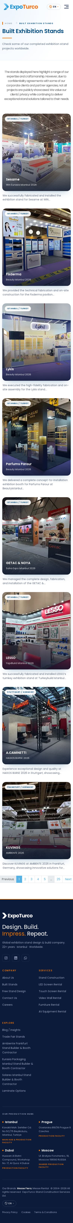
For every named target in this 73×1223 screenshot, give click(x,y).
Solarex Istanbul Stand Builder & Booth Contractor (16, 1079)
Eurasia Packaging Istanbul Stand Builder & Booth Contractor (17, 1063)
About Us (8, 978)
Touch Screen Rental (52, 991)
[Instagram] (6, 958)
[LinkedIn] (15, 958)
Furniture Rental (49, 1005)
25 (58, 879)
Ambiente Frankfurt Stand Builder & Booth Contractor (16, 1048)
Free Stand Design (14, 991)
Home (8, 23)
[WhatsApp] (25, 958)
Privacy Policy (10, 1212)
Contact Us (9, 998)
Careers (7, 1005)
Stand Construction (51, 978)
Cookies (26, 1212)
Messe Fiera (24, 1188)
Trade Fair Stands (13, 1037)
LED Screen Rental (50, 984)
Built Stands (9, 984)
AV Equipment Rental (52, 1011)
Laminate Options (14, 1091)
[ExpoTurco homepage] (21, 6)
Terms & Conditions (45, 1212)
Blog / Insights (11, 1030)
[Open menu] (66, 7)
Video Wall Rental (50, 998)
